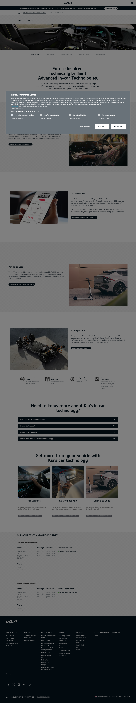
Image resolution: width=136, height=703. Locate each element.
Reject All (118, 126)
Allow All (102, 126)
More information (17, 108)
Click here (15, 106)
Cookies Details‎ (17, 118)
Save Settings (84, 126)
